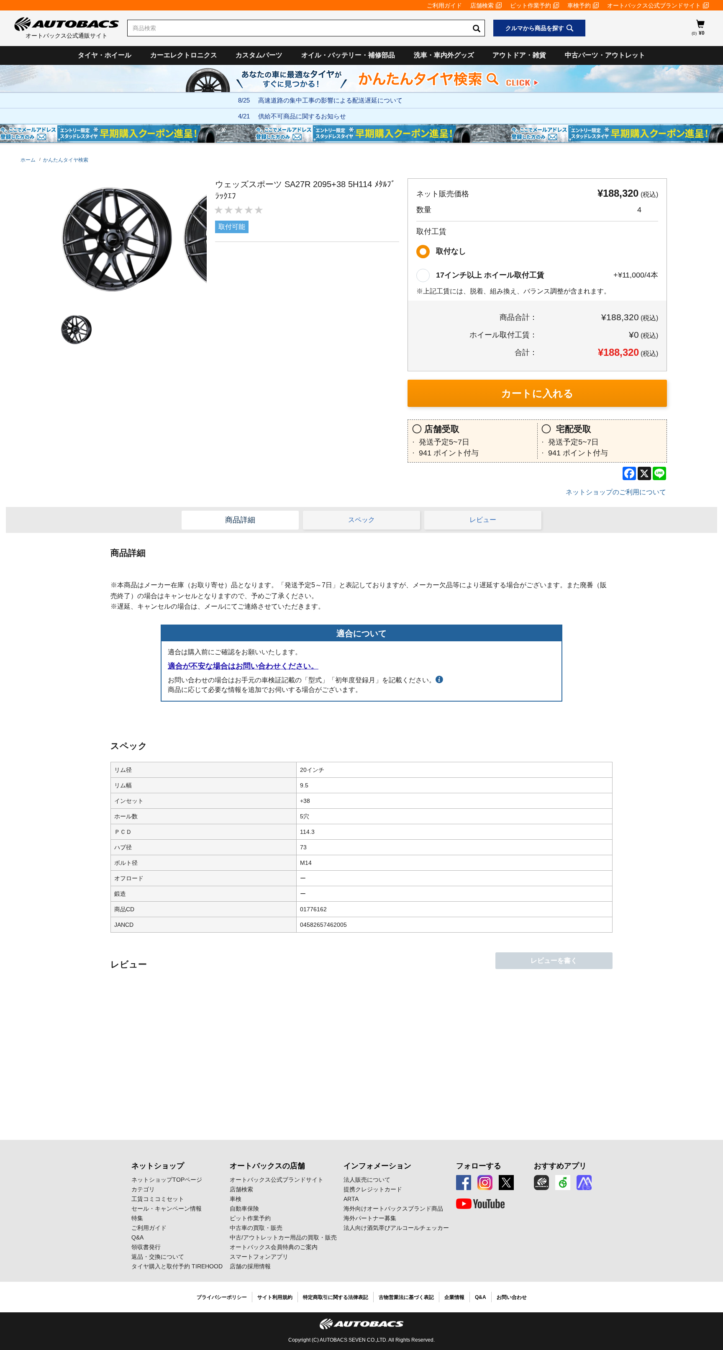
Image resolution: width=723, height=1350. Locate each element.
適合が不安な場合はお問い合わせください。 (243, 666)
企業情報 (454, 1297)
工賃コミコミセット (157, 1199)
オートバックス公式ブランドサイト (654, 5)
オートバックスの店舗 (267, 1166)
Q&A (137, 1237)
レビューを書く (554, 960)
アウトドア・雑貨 (519, 55)
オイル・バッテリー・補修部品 (348, 55)
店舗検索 (482, 5)
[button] (74, 330)
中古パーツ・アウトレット (605, 55)
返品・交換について (157, 1256)
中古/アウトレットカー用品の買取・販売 (283, 1237)
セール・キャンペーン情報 (166, 1208)
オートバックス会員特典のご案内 (274, 1247)
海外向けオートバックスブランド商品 (393, 1208)
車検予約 (579, 5)
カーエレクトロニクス (183, 55)
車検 (235, 1199)
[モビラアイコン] (584, 1182)
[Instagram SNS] (484, 1182)
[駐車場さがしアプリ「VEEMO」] (562, 1182)
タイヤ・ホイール (104, 55)
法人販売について (367, 1179)
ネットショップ (157, 1166)
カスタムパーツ (259, 55)
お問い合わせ (512, 1297)
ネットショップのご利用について (616, 492)
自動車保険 (244, 1208)
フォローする (478, 1166)
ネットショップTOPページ (166, 1179)
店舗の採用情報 (250, 1266)
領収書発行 (146, 1247)
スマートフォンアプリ (259, 1256)
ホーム (28, 160)
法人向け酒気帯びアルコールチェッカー (396, 1227)
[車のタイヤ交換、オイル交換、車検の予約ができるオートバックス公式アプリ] (541, 1182)
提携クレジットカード (373, 1189)
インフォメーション (377, 1166)
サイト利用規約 (274, 1297)
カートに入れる (537, 393)
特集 (137, 1218)
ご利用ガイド (444, 5)
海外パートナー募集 (370, 1218)
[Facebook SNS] (463, 1182)
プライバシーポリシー (222, 1297)
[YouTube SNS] (480, 1203)
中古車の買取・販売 (256, 1227)
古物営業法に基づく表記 (406, 1297)
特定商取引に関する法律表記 (335, 1297)
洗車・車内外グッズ (444, 55)
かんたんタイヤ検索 (65, 160)
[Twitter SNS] (506, 1182)
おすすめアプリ (560, 1166)
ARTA (351, 1199)
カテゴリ (143, 1189)
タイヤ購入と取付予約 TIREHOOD (177, 1266)
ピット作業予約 (530, 5)
